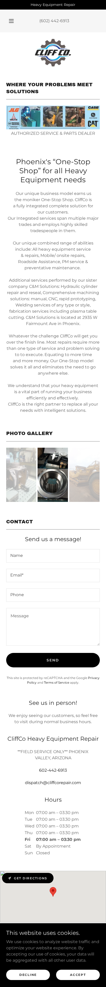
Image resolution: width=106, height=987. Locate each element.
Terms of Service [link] (56, 682)
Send (53, 660)
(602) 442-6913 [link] (54, 20)
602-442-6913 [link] (53, 770)
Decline (28, 975)
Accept (78, 975)
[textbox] (53, 556)
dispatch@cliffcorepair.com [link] (53, 782)
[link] (52, 52)
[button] (11, 21)
